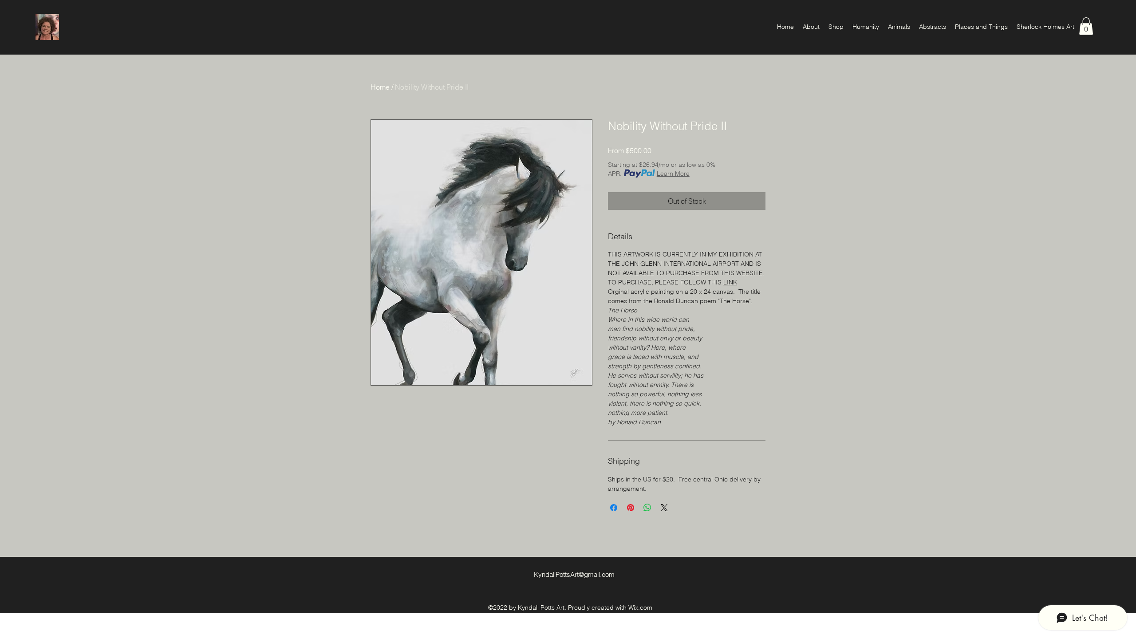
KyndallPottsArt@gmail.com (574, 574)
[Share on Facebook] (613, 507)
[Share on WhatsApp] (647, 507)
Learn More (673, 174)
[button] (1086, 26)
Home (380, 87)
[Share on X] (664, 507)
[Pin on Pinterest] (630, 507)
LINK (730, 282)
